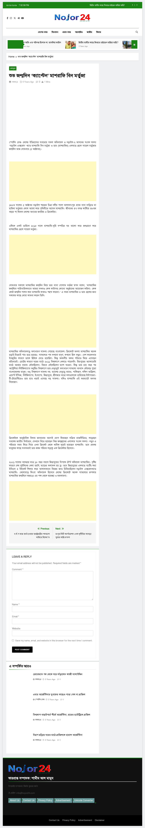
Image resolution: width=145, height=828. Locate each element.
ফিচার (98, 32)
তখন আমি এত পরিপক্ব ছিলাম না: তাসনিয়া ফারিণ (31, 42)
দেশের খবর (42, 32)
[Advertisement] (52, 181)
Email (15, 616)
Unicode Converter (83, 800)
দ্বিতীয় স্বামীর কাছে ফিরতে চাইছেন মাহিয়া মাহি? (88, 42)
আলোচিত (79, 32)
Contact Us (29, 800)
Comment (17, 569)
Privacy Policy (45, 800)
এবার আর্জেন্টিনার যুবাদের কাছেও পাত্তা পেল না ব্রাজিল (59, 694)
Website (16, 628)
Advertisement (63, 800)
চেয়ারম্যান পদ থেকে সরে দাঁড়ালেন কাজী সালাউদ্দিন (57, 674)
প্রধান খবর (66, 32)
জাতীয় (89, 32)
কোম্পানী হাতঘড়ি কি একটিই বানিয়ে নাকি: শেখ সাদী (105, 5)
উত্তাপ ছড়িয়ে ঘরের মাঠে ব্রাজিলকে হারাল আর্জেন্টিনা (57, 735)
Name (16, 604)
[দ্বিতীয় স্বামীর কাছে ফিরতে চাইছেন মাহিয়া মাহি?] (60, 46)
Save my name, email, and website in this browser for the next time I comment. (53, 640)
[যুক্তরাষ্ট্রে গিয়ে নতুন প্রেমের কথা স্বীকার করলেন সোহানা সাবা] (118, 46)
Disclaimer (100, 820)
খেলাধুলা (12, 68)
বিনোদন (55, 32)
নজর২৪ (15, 82)
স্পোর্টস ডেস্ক (39, 699)
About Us (14, 800)
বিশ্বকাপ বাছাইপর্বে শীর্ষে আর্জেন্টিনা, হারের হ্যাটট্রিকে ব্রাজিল (61, 714)
